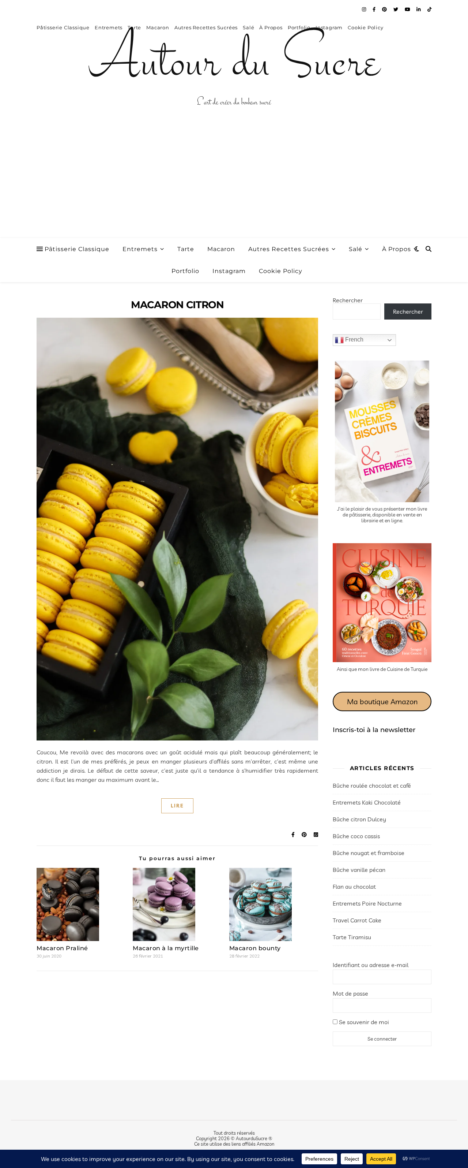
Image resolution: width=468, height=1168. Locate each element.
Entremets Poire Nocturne (367, 903)
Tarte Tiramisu (352, 937)
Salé (355, 249)
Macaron (221, 249)
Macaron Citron (177, 305)
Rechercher (348, 300)
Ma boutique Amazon (382, 701)
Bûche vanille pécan (359, 869)
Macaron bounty (255, 948)
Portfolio (185, 271)
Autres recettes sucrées (288, 249)
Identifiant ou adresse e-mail (370, 965)
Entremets (140, 249)
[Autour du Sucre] (234, 64)
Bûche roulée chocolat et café (372, 785)
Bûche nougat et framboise (368, 853)
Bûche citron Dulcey (359, 819)
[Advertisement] (234, 183)
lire (177, 806)
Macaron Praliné (62, 948)
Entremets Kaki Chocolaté (367, 802)
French (353, 339)
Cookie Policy (280, 271)
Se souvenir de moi (363, 1022)
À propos (396, 249)
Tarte (185, 249)
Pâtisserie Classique (77, 249)
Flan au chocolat (354, 886)
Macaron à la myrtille (166, 948)
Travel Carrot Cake (357, 920)
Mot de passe (350, 993)
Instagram (229, 271)
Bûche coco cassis (356, 836)
